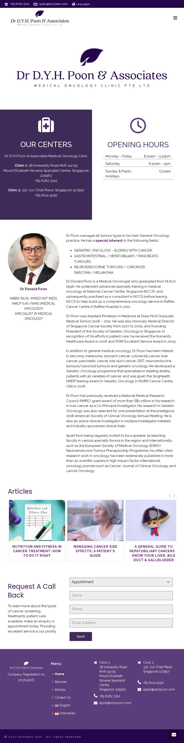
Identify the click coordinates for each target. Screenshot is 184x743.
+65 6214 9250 (46, 195)
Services (61, 682)
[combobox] (121, 582)
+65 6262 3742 (20, 4)
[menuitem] (62, 705)
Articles (60, 689)
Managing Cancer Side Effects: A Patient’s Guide (95, 551)
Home (59, 674)
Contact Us (63, 697)
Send (81, 636)
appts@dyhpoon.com (53, 4)
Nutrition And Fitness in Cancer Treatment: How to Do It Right (37, 551)
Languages (83, 4)
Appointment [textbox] (83, 582)
